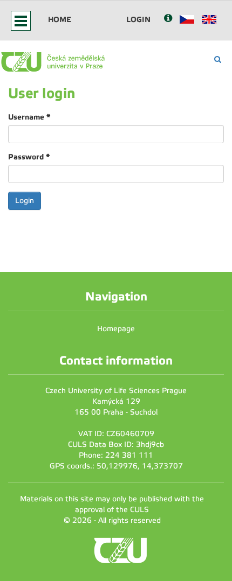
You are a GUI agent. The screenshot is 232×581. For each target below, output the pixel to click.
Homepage (116, 329)
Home (59, 19)
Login (138, 19)
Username (29, 117)
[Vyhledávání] (217, 59)
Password (29, 156)
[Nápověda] (168, 19)
